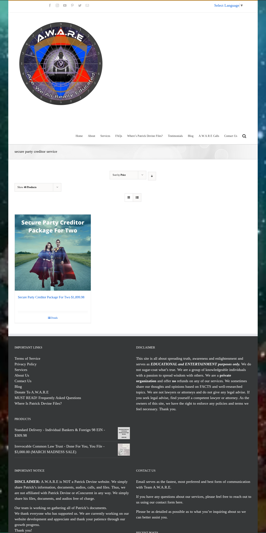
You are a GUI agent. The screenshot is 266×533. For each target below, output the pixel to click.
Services (21, 370)
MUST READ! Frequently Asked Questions (48, 398)
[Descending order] (152, 176)
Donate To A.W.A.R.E (32, 392)
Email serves (145, 482)
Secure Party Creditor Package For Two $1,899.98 (51, 297)
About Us (22, 375)
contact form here (169, 502)
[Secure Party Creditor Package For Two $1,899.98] (53, 252)
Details (54, 317)
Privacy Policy (26, 364)
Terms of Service (27, 358)
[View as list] (137, 197)
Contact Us (23, 381)
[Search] (244, 135)
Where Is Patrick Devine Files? (38, 403)
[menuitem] (202, 6)
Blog (18, 386)
